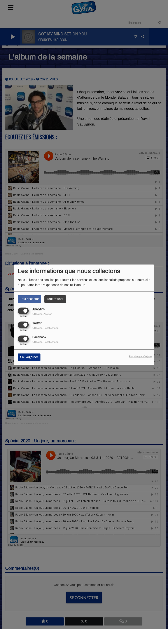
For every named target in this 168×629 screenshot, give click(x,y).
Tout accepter (29, 299)
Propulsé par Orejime (140, 356)
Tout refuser (55, 299)
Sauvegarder (29, 357)
